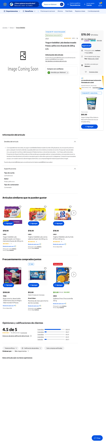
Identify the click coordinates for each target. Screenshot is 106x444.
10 (77, 38)
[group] (71, 38)
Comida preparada (93, 11)
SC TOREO (89, 52)
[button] (74, 4)
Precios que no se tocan (48, 11)
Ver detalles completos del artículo (56, 61)
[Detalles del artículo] (75, 141)
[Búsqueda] (61, 4)
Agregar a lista (93, 72)
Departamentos (12, 11)
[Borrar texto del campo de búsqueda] (56, 4)
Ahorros (60, 11)
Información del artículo (13, 135)
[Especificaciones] (75, 168)
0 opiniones (24, 332)
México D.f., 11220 (93, 58)
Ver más (99, 40)
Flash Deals (68, 11)
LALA (47, 38)
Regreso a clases (80, 11)
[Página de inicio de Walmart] (5, 4)
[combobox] (53, 4)
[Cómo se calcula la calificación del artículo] (31, 336)
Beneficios (29, 11)
